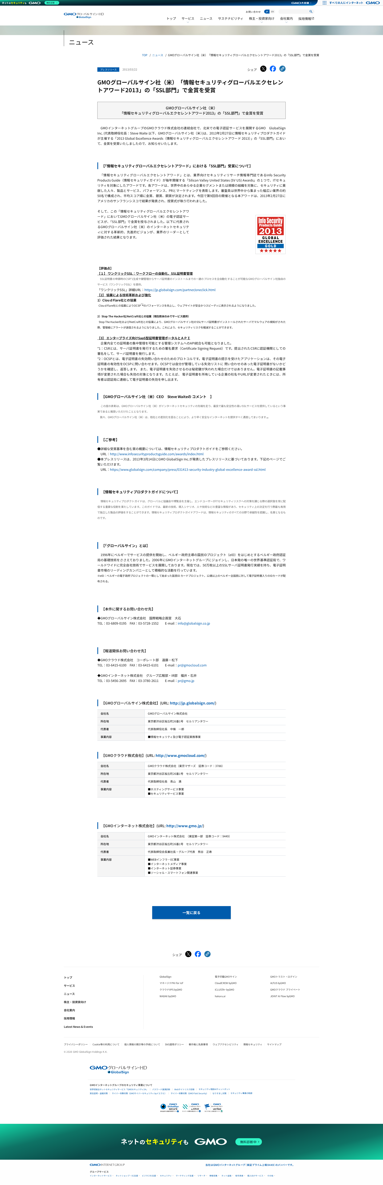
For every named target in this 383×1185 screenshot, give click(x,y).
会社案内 (286, 21)
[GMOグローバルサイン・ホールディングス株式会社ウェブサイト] (118, 1072)
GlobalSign (165, 976)
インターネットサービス (101, 1175)
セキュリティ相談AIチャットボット (214, 1089)
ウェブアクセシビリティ (226, 1044)
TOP (144, 55)
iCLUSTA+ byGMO (224, 989)
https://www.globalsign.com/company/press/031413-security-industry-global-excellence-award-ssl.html (188, 469)
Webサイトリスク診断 (184, 1089)
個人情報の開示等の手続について (142, 1044)
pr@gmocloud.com (192, 665)
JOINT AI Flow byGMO (282, 996)
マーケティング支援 (184, 1175)
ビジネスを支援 (149, 1175)
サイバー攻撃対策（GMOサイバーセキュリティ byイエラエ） (139, 1093)
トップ (171, 18)
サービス (188, 21)
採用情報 (306, 18)
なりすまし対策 (219, 1093)
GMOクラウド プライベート (285, 989)
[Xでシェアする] (263, 70)
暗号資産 (239, 1175)
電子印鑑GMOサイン (226, 976)
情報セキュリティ (252, 1044)
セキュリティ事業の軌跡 (241, 1093)
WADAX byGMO (168, 996)
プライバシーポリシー (76, 1044)
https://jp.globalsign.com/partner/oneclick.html (180, 289)
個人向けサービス (255, 1175)
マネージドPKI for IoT (171, 983)
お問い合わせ (253, 11)
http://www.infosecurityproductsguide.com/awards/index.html (157, 453)
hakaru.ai (220, 996)
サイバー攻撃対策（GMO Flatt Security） (189, 1093)
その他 (270, 1175)
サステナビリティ (230, 18)
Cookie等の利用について (106, 1044)
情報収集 (213, 1175)
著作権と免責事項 (198, 1044)
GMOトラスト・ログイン (283, 976)
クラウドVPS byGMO (171, 989)
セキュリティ (166, 1175)
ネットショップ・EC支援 (127, 1175)
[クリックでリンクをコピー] (282, 70)
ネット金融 (226, 1175)
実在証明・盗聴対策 (99, 1093)
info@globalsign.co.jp (194, 623)
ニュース (206, 18)
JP (267, 11)
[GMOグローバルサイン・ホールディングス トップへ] (84, 16)
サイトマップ (274, 1044)
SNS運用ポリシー (174, 1044)
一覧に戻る (191, 912)
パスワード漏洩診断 (161, 1089)
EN (272, 11)
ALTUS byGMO (278, 983)
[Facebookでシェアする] (273, 70)
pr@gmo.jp (186, 680)
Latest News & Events (78, 1027)
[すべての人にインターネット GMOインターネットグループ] (355, 3)
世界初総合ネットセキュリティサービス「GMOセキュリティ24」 (119, 1089)
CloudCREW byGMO (226, 983)
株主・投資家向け (261, 21)
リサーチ (201, 1175)
